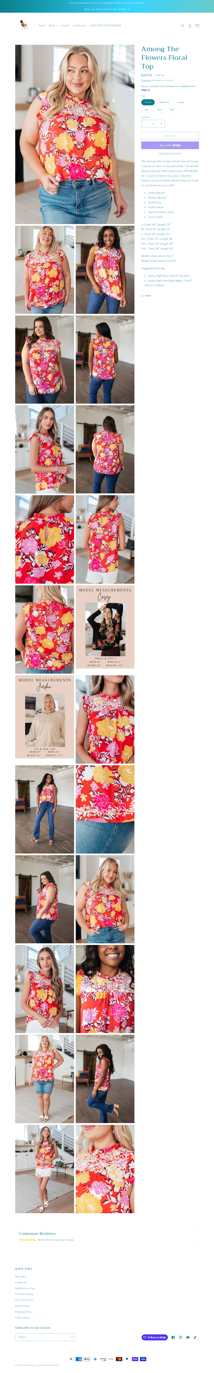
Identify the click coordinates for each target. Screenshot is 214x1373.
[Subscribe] (71, 1337)
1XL (148, 110)
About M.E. (21, 1276)
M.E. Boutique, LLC (31, 1365)
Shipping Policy (23, 1312)
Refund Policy (22, 1306)
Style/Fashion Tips (25, 1288)
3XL (174, 110)
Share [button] (148, 295)
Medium (166, 103)
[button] (53, 25)
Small (150, 103)
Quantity (145, 117)
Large (183, 103)
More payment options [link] (170, 153)
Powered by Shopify (49, 1365)
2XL (161, 110)
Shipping (145, 80)
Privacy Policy (22, 1317)
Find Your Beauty (24, 1294)
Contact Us (21, 1282)
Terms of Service (24, 1300)
